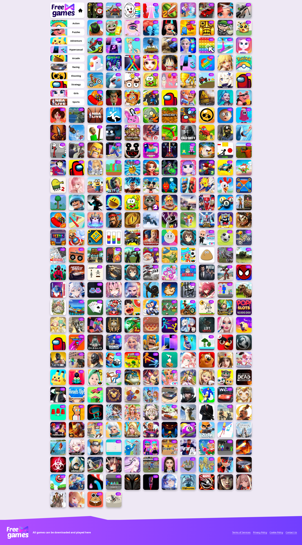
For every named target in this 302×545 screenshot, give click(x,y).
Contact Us (291, 532)
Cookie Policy (276, 532)
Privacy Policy (260, 532)
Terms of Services (241, 532)
